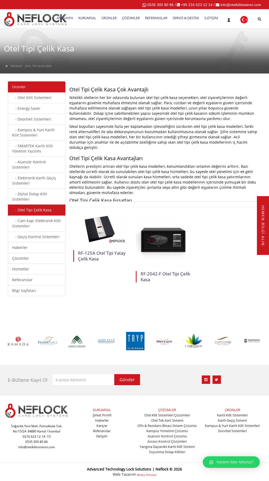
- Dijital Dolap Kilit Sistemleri (29, 196)
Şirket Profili (101, 415)
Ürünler (19, 86)
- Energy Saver (26, 108)
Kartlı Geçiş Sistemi (232, 420)
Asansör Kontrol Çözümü (167, 436)
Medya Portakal (147, 475)
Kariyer (101, 425)
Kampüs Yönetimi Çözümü (167, 430)
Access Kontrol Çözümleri (167, 441)
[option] (18, 340)
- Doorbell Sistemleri (31, 119)
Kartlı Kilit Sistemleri (232, 415)
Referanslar (22, 279)
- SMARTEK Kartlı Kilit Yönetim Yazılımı (32, 148)
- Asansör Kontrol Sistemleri (29, 164)
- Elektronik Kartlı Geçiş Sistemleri (34, 180)
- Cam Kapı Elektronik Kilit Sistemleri (36, 223)
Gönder (127, 380)
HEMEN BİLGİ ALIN (263, 225)
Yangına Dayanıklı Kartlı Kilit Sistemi (167, 446)
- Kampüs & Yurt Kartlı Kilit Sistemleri (33, 132)
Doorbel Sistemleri (232, 430)
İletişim (101, 436)
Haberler (20, 247)
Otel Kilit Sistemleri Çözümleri (167, 415)
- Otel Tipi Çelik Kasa (31, 209)
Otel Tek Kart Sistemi (167, 420)
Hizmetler (20, 268)
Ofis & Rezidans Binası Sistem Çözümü (167, 425)
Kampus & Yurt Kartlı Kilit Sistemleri (232, 425)
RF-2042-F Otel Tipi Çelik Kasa (165, 277)
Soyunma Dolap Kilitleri (167, 451)
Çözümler (20, 258)
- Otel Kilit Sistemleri (31, 97)
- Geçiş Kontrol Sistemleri (36, 236)
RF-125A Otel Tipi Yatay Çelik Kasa (102, 256)
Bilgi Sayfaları (24, 290)
